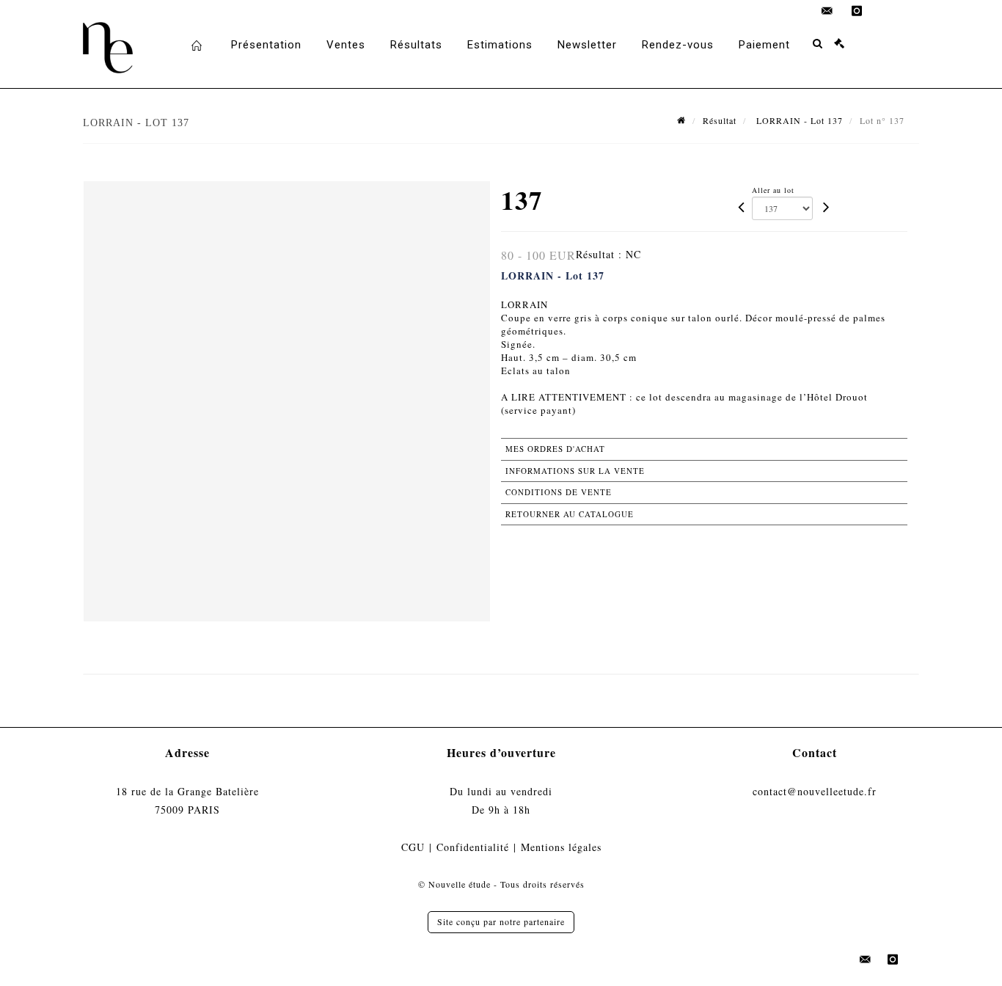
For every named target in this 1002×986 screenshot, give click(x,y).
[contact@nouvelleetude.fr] (827, 11)
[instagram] (856, 11)
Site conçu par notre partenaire (501, 921)
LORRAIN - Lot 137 (798, 120)
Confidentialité (472, 847)
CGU (413, 847)
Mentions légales (561, 847)
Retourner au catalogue (569, 513)
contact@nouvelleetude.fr (815, 791)
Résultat (719, 120)
